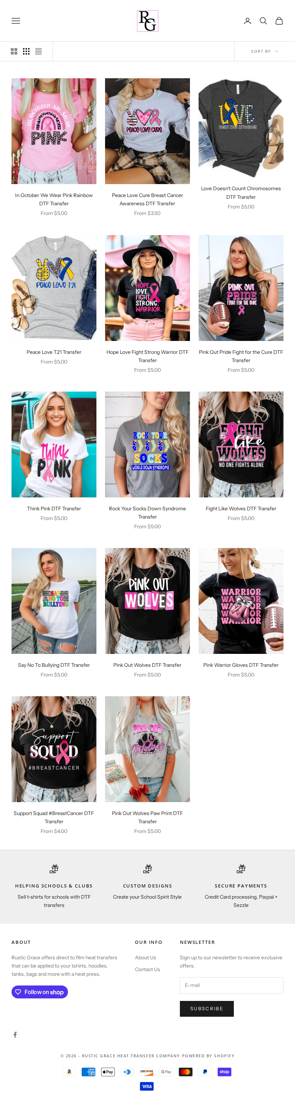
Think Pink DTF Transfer (54, 508)
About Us (145, 957)
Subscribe (206, 1008)
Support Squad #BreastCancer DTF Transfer (54, 817)
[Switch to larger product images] (14, 51)
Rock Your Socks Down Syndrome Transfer (147, 512)
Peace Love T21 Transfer (54, 352)
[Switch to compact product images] (38, 51)
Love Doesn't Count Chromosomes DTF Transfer (241, 192)
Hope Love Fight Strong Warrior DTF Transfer (147, 356)
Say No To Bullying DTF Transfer (54, 665)
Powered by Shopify (208, 1055)
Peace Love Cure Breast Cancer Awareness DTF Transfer (147, 199)
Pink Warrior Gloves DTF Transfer (240, 665)
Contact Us (147, 969)
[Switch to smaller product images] (26, 51)
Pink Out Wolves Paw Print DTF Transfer (147, 817)
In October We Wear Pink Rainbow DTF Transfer (54, 199)
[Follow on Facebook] (15, 1034)
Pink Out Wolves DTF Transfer (147, 665)
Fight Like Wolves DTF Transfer (241, 508)
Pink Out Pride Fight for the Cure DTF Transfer (241, 356)
